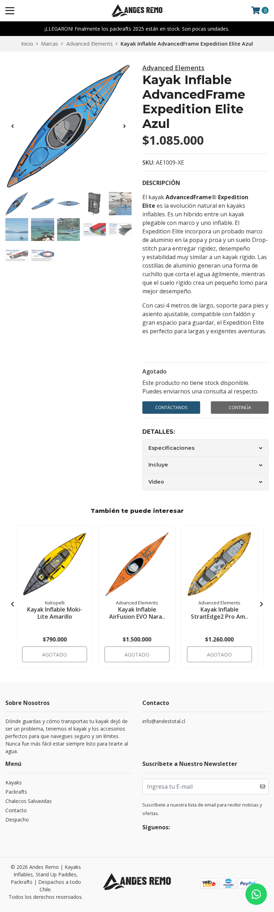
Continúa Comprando (240, 409)
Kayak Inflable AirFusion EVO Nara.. (137, 613)
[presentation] (12, 126)
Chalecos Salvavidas (28, 801)
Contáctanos (171, 408)
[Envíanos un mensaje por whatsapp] (256, 894)
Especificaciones (171, 448)
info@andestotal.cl (163, 721)
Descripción (161, 183)
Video (156, 482)
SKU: (148, 162)
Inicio (27, 43)
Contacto (16, 810)
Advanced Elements (89, 43)
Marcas (49, 43)
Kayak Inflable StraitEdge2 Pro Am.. (219, 613)
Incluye (158, 465)
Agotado (154, 371)
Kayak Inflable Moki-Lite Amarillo (54, 613)
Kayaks (13, 782)
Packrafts (16, 791)
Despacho (17, 819)
